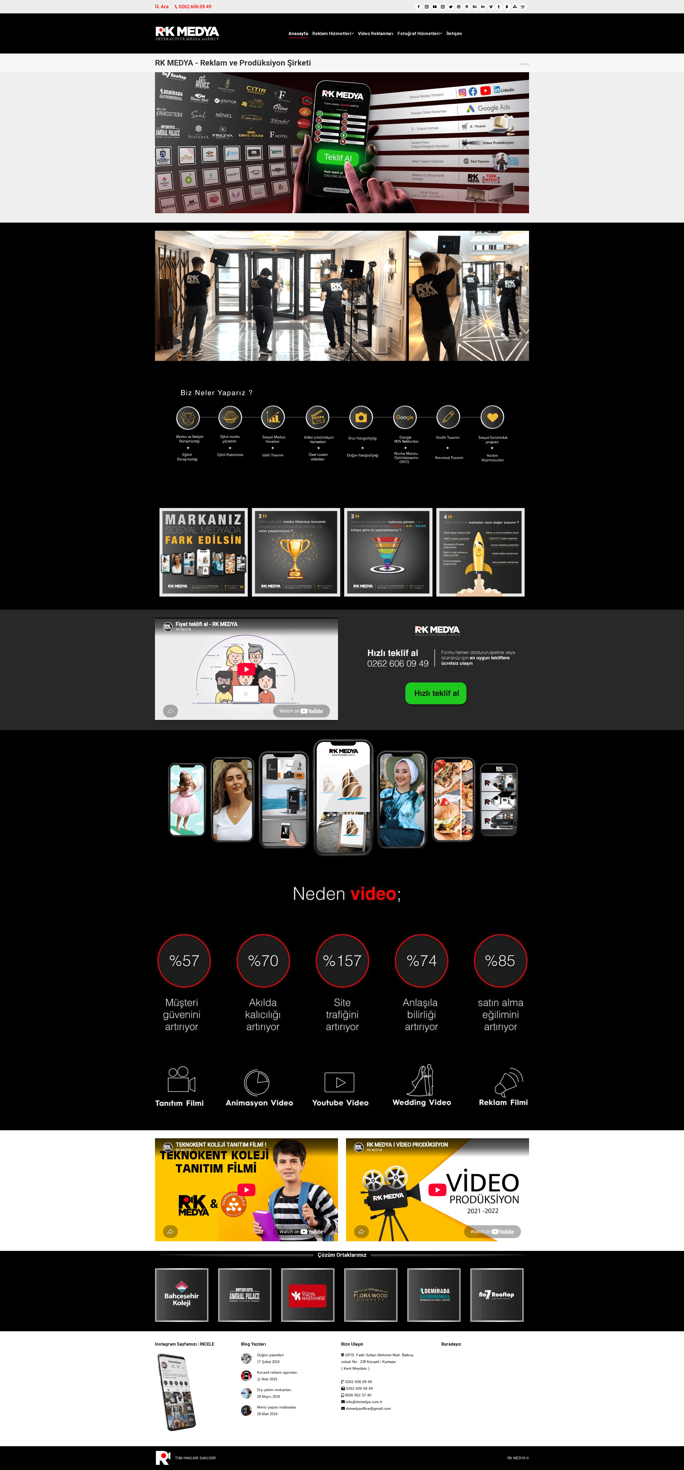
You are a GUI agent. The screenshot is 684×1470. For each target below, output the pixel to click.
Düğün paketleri (270, 1355)
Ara (165, 6)
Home (524, 64)
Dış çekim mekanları (274, 1390)
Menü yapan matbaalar (276, 1407)
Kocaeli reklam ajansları (277, 1372)
